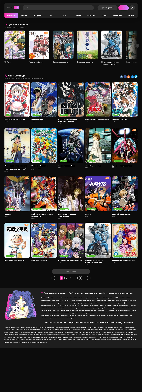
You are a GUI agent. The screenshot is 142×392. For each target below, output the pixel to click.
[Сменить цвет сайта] (132, 7)
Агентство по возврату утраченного (67, 215)
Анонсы (104, 15)
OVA (51, 15)
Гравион (7, 214)
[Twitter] (136, 76)
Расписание (117, 15)
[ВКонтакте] (121, 76)
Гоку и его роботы (39, 260)
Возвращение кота (85, 62)
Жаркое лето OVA (119, 120)
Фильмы (24, 15)
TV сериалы (37, 15)
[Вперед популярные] (137, 46)
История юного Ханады (14, 260)
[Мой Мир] (132, 76)
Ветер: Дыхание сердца (14, 120)
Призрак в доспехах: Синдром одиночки (110, 63)
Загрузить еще (71, 271)
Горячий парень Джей (121, 214)
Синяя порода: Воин (66, 166)
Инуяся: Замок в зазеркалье (97, 120)
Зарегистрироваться (107, 8)
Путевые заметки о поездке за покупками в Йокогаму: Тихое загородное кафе (16, 168)
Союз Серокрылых (133, 62)
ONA (64, 15)
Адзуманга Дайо (36, 62)
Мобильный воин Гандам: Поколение (42, 215)
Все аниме (11, 15)
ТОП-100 (78, 15)
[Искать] (25, 7)
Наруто (88, 214)
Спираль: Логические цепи (70, 260)
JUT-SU (12, 8)
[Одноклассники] (128, 76)
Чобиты (7, 62)
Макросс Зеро (37, 120)
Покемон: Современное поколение (41, 167)
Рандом (131, 15)
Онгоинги (91, 15)
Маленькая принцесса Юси (124, 260)
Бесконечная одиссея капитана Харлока (67, 120)
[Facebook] (125, 76)
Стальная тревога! (60, 62)
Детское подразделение (122, 166)
